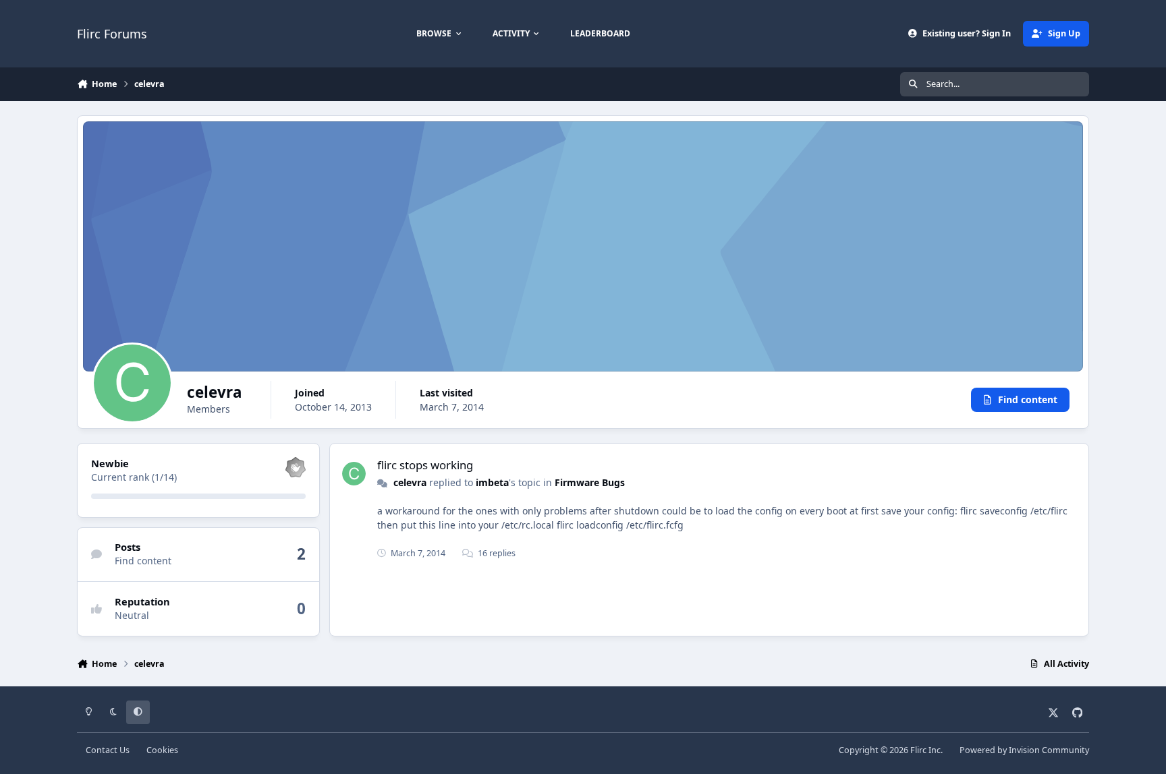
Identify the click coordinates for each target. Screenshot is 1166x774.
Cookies (162, 750)
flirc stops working (425, 465)
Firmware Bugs (590, 482)
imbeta (492, 482)
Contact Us (108, 750)
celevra (409, 482)
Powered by (1024, 750)
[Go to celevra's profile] (354, 473)
